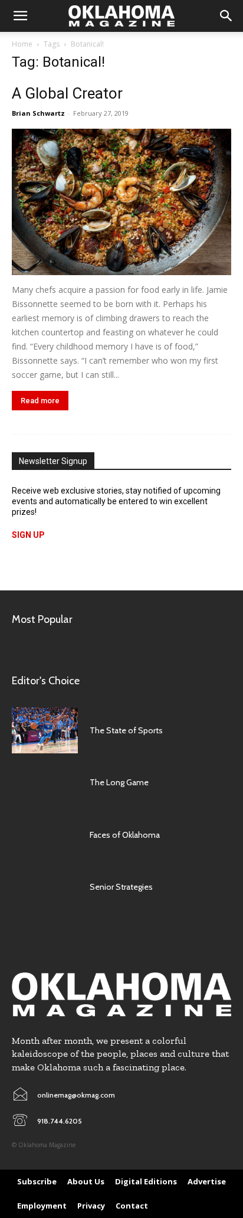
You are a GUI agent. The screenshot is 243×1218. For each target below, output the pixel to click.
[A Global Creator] (121, 202)
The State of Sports (126, 730)
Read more (40, 400)
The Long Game (119, 782)
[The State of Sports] (45, 730)
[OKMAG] (121, 994)
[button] (20, 16)
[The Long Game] (45, 782)
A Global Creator (67, 93)
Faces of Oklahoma (125, 835)
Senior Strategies (121, 886)
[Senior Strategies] (45, 887)
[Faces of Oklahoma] (45, 835)
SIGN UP (28, 535)
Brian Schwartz (38, 113)
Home (22, 44)
